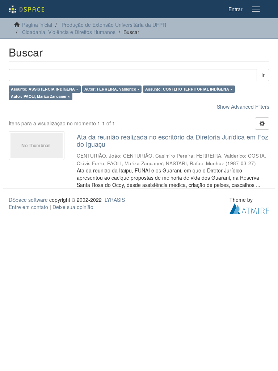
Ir (263, 75)
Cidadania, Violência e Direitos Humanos (68, 32)
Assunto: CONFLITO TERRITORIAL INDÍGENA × (188, 89)
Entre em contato (28, 206)
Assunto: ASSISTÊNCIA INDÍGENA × (44, 89)
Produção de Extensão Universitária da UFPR (114, 24)
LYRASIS (115, 199)
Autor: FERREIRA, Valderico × (111, 89)
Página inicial (37, 24)
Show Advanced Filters (243, 106)
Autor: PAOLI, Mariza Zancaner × (40, 96)
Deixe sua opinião (72, 206)
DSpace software (28, 199)
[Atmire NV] (249, 207)
